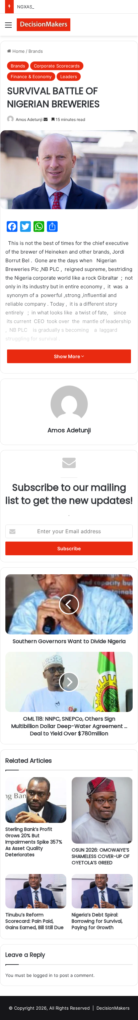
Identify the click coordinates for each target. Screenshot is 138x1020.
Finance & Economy (31, 76)
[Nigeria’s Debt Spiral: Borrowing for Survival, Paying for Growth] (102, 891)
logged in (43, 975)
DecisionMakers (113, 1008)
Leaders (68, 76)
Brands (35, 51)
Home (18, 51)
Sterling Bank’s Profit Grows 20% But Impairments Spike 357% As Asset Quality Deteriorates (33, 842)
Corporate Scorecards (57, 65)
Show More (67, 356)
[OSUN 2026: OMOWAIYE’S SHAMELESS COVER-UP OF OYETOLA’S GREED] (102, 810)
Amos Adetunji (29, 119)
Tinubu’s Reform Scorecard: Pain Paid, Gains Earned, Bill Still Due (34, 921)
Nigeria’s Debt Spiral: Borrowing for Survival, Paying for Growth (97, 921)
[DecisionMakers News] (43, 24)
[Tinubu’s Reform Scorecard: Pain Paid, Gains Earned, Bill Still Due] (35, 891)
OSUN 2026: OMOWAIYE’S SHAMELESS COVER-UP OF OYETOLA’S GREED (101, 856)
